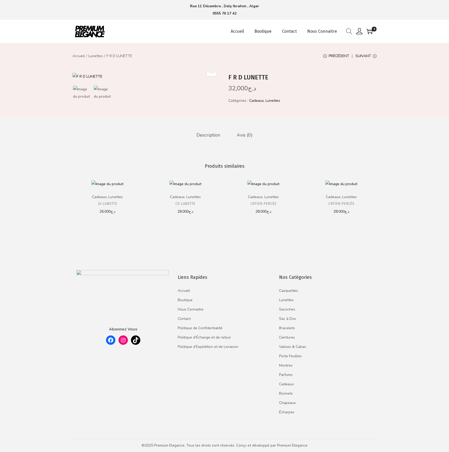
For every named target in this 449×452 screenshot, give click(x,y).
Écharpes (286, 412)
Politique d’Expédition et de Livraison (208, 346)
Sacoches (287, 309)
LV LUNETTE (107, 203)
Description (208, 135)
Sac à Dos (287, 318)
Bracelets (287, 328)
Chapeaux (287, 402)
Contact (184, 318)
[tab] (208, 135)
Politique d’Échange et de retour (204, 337)
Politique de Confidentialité (200, 328)
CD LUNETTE (185, 203)
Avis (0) (245, 135)
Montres (286, 365)
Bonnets (286, 393)
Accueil (78, 55)
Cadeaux (256, 100)
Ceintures (287, 337)
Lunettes (95, 55)
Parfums (286, 374)
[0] (369, 31)
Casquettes (288, 290)
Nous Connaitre (190, 309)
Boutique (185, 300)
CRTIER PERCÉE (263, 203)
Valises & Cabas (292, 346)
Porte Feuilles (290, 356)
